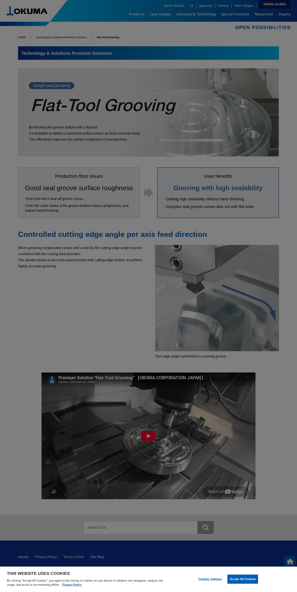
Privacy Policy (72, 584)
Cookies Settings (210, 578)
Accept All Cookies (243, 578)
